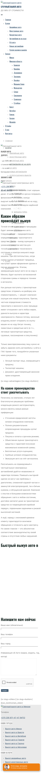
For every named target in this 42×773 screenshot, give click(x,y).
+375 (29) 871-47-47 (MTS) (13, 718)
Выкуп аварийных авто (15, 758)
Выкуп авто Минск (13, 729)
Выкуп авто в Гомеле (14, 740)
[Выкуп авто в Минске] (15, 707)
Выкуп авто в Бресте (14, 732)
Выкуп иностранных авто (16, 762)
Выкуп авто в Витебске (15, 736)
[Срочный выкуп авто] (11, 3)
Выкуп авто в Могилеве (16, 747)
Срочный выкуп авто (11, 6)
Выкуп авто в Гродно (14, 743)
